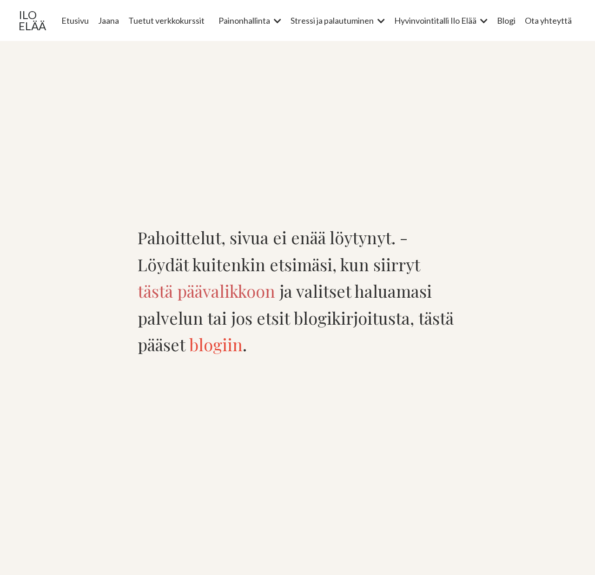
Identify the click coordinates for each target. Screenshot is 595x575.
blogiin (216, 344)
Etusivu (75, 20)
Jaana (108, 20)
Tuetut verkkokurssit (166, 20)
